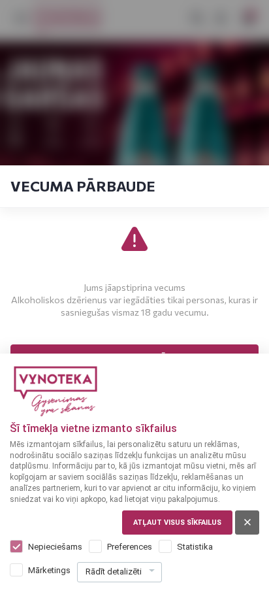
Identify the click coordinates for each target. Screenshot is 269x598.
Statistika (195, 547)
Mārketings (49, 570)
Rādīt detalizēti (114, 571)
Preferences (129, 547)
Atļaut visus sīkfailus (177, 522)
